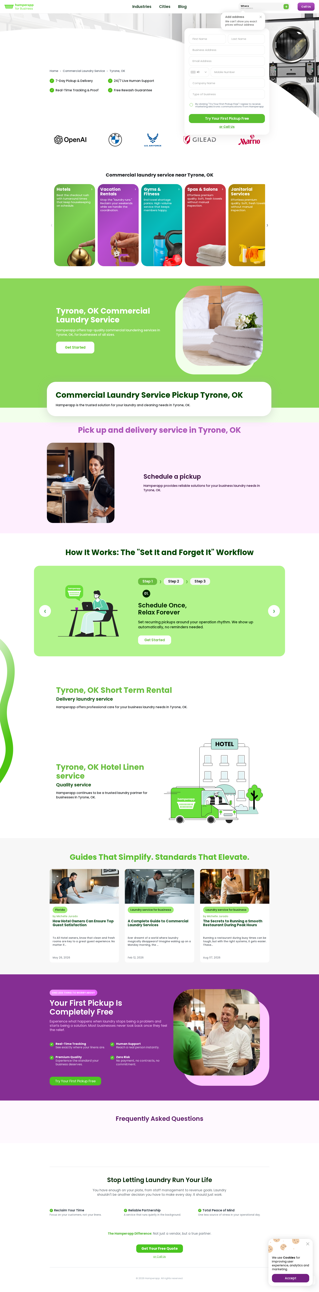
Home (54, 71)
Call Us (306, 6)
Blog (182, 6)
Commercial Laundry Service (84, 71)
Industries (141, 6)
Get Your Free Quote (159, 1248)
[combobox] (199, 72)
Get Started (75, 347)
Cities (164, 6)
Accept (290, 1278)
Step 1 (148, 581)
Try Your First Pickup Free (227, 118)
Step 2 (173, 581)
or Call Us (159, 1256)
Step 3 (200, 581)
